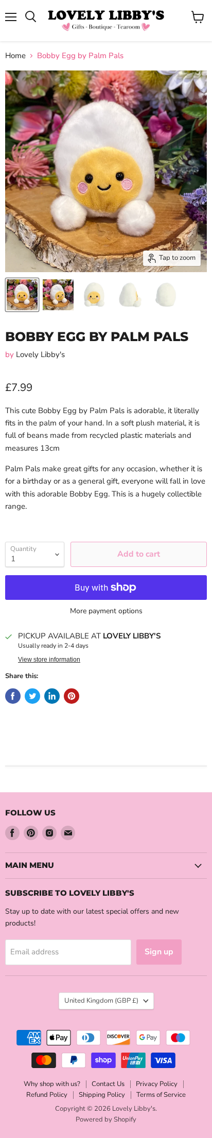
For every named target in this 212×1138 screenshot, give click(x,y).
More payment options (106, 611)
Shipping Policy (102, 1094)
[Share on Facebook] (13, 696)
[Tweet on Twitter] (32, 696)
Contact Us (108, 1084)
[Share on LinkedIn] (52, 696)
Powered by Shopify (106, 1119)
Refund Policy (46, 1094)
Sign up (159, 951)
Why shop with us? (52, 1084)
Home (15, 55)
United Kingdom (101, 1000)
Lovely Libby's (40, 354)
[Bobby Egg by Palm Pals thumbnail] (22, 294)
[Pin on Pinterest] (71, 696)
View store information (49, 659)
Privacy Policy (157, 1084)
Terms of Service (161, 1094)
